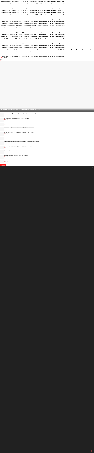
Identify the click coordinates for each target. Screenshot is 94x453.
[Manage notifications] (91, 451)
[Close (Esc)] (93, 1)
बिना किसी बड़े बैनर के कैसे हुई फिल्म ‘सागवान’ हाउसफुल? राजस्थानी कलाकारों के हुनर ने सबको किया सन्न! (16, 118)
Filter (1, 59)
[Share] (91, 1)
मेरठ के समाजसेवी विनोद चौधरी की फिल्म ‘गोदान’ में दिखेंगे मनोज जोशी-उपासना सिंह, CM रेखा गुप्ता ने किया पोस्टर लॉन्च (18, 150)
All (0, 60)
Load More (3, 165)
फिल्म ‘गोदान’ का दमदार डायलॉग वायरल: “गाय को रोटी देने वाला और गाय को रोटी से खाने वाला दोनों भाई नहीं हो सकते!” (18, 146)
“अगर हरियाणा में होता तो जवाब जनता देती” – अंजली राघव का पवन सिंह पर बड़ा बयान (14, 160)
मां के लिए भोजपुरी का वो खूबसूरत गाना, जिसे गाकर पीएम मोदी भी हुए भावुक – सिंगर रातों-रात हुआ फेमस (16, 155)
